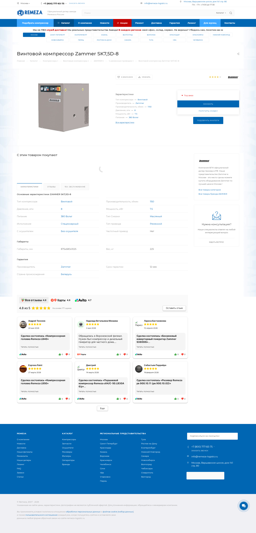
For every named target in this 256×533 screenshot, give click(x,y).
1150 (150, 106)
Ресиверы (67, 452)
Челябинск (198, 40)
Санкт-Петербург (57, 35)
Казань (104, 35)
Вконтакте (99, 3)
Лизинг (20, 464)
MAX (118, 3)
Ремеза (21, 433)
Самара (127, 40)
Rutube (112, 3)
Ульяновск (105, 477)
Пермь (81, 40)
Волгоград (128, 35)
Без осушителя (69, 231)
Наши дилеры (24, 460)
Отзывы (51, 187)
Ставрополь (147, 472)
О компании (23, 439)
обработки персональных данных (83, 511)
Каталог (67, 433)
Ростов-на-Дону (104, 40)
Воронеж (151, 35)
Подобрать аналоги (208, 120)
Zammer (140, 103)
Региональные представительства (123, 433)
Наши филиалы (24, 452)
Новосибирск (57, 40)
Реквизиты (22, 456)
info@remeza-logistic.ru (156, 3)
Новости (21, 443)
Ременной (156, 223)
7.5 (136, 114)
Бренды (66, 464)
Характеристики (29, 187)
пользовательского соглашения (41, 515)
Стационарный (69, 223)
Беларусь (66, 274)
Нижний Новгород (221, 35)
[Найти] (230, 13)
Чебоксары (147, 468)
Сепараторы (68, 460)
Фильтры (66, 456)
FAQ (19, 468)
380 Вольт (133, 117)
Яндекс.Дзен (124, 3)
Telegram (105, 3)
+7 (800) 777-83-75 (53, 3)
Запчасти (66, 443)
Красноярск (198, 35)
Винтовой (143, 99)
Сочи (102, 468)
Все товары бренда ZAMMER (213, 194)
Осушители (67, 448)
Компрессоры (69, 439)
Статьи (20, 477)
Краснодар (175, 35)
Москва (34, 35)
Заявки (20, 472)
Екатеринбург (81, 35)
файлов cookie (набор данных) (118, 511)
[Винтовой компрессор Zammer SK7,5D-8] (63, 107)
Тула (151, 40)
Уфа (174, 40)
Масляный (156, 216)
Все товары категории (210, 190)
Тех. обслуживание (75, 187)
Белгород (146, 477)
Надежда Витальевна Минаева (102, 321)
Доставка (21, 448)
